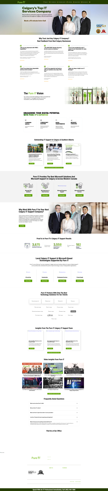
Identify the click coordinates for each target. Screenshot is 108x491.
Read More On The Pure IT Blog (54, 352)
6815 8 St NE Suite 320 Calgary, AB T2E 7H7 (51, 461)
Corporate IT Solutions (65, 471)
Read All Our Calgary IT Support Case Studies (54, 167)
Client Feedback (51, 475)
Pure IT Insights (51, 473)
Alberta (72, 58)
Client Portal (72, 481)
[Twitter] (34, 462)
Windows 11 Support (75, 474)
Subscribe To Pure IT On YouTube (54, 393)
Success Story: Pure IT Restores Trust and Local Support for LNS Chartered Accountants (53, 155)
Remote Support (78, 481)
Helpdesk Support (64, 474)
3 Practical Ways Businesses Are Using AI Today (35, 341)
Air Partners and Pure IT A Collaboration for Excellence (72, 155)
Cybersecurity (62, 2)
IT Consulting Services (65, 473)
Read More (32, 163)
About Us (51, 467)
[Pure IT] (21, 2)
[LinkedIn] (37, 462)
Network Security (64, 476)
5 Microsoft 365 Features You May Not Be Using (72, 341)
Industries (77, 2)
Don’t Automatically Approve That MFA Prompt (53, 341)
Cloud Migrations (74, 471)
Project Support (64, 475)
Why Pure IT (51, 470)
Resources (85, 2)
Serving (70, 2)
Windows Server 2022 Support (76, 475)
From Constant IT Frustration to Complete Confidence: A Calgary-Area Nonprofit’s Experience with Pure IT (35, 156)
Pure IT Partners (51, 474)
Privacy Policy (73, 485)
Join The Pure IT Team (52, 476)
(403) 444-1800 (50, 458)
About (46, 2)
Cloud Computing (74, 473)
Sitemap (69, 485)
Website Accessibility (78, 485)
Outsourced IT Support (65, 470)
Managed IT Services (75, 470)
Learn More (22, 225)
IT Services (53, 2)
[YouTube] (40, 462)
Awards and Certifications (53, 471)
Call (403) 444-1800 (68, 489)
